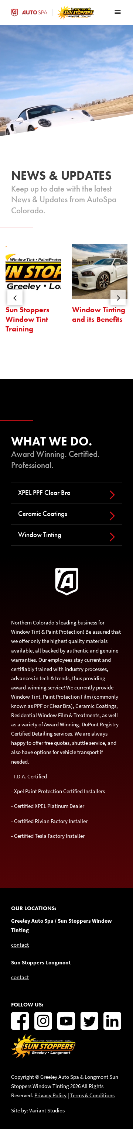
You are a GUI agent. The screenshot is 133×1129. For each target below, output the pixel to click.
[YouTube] (66, 1021)
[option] (33, 291)
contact (20, 945)
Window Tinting (39, 534)
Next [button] (118, 297)
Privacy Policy (50, 1095)
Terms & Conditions (92, 1095)
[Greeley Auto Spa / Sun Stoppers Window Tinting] (43, 1056)
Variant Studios (47, 1110)
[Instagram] (43, 1021)
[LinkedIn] (112, 1021)
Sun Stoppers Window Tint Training (28, 319)
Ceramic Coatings (42, 513)
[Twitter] (89, 1021)
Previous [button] (15, 297)
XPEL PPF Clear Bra (44, 492)
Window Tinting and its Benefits (98, 314)
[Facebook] (20, 1021)
